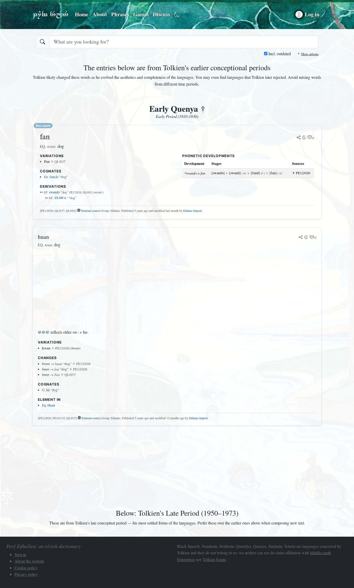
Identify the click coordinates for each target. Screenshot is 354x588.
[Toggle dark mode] (177, 14)
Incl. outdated (279, 53)
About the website (29, 561)
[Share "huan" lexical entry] (300, 237)
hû (48, 390)
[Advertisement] (177, 288)
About (100, 14)
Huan (51, 405)
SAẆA (60, 197)
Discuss (161, 14)
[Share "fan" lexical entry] (298, 138)
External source (90, 210)
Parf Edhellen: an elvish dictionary (50, 14)
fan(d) (54, 176)
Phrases (120, 14)
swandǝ (54, 192)
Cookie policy (26, 567)
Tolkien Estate (214, 559)
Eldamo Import (192, 210)
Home (81, 14)
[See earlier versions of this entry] (304, 138)
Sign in (20, 554)
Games (141, 14)
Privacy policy (26, 574)
